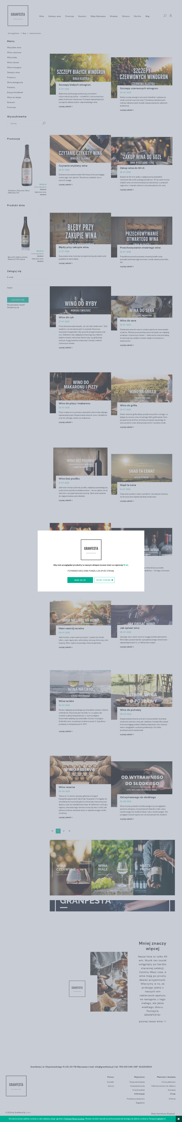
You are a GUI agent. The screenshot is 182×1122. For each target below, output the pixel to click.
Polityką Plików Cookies (74, 1119)
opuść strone (103, 580)
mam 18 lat (80, 580)
